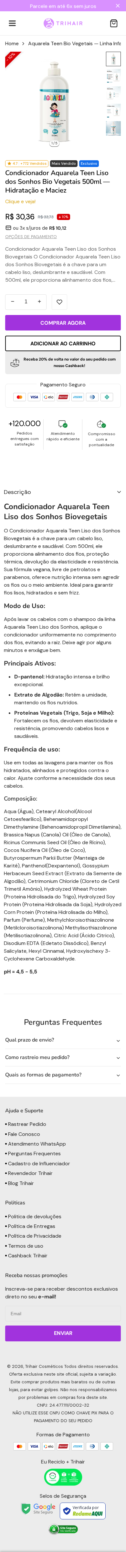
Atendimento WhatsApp (36, 1143)
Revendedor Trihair (30, 1173)
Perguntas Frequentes (34, 1153)
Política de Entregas (31, 1226)
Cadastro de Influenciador (38, 1163)
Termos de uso (25, 1246)
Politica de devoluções (34, 1216)
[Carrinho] (114, 23)
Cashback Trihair (27, 1255)
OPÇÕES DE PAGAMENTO (31, 236)
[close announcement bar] (119, 5)
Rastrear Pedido (26, 1124)
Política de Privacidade (34, 1235)
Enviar (63, 1333)
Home (12, 43)
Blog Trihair (20, 1183)
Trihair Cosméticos (44, 1366)
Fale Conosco (23, 1134)
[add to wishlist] (59, 302)
